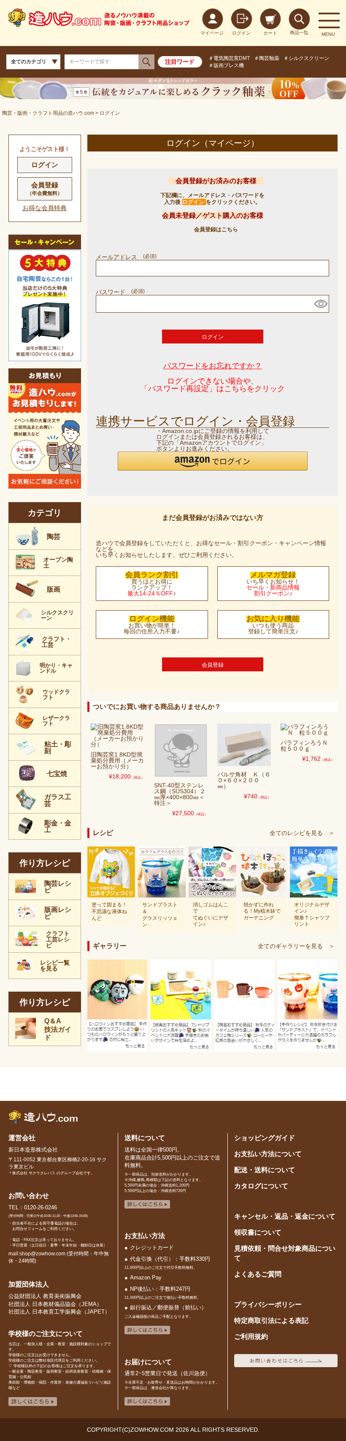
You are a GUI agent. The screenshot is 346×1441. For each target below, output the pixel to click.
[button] (213, 460)
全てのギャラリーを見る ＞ (296, 946)
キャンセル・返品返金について (284, 1216)
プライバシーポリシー (268, 1304)
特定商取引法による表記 (271, 1320)
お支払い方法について (268, 1153)
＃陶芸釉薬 (266, 58)
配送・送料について (264, 1169)
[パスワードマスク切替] (320, 303)
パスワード (119, 292)
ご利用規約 (251, 1336)
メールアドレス (125, 257)
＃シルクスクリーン (306, 58)
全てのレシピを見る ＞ (302, 833)
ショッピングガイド (264, 1137)
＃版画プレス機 (226, 65)
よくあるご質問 (257, 1274)
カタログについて (261, 1186)
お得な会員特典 (44, 207)
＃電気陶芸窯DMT (229, 58)
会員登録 (44, 188)
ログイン (44, 164)
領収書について (257, 1232)
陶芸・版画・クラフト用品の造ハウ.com (48, 113)
